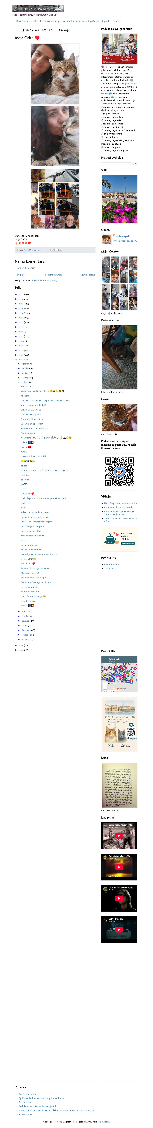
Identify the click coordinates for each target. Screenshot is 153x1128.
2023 (21, 354)
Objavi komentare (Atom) (44, 280)
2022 (21, 350)
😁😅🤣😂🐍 (28, 461)
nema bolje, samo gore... (33, 526)
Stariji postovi (88, 274)
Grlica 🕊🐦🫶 (28, 558)
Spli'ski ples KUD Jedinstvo (34, 428)
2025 (21, 645)
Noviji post (20, 274)
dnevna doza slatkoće (32, 531)
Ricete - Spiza (26, 1114)
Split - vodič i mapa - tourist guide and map (41, 1098)
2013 (21, 308)
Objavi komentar (26, 267)
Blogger (105, 1121)
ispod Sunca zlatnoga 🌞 (33, 596)
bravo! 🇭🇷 (26, 447)
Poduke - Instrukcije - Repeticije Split (38, 1106)
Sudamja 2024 (28, 433)
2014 (21, 313)
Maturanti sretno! (30, 572)
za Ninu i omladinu (30, 591)
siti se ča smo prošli (31, 414)
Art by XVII (110, 568)
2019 (21, 336)
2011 (21, 299)
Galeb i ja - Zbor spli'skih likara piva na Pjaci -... (45, 470)
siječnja (26, 363)
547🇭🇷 (24, 484)
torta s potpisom (29, 544)
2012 (21, 303)
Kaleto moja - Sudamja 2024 (35, 512)
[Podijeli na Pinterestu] (61, 250)
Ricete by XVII (111, 564)
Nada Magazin (123, 236)
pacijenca (25, 503)
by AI (23, 507)
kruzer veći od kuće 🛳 (33, 535)
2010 (21, 294)
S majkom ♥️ (27, 493)
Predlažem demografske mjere (36, 521)
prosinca (26, 639)
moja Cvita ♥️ (28, 563)
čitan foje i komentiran (32, 419)
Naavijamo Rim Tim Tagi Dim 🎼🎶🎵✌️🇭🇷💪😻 (46, 437)
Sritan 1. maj (27, 386)
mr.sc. (24, 451)
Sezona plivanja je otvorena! (35, 568)
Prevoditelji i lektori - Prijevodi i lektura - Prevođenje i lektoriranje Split (56, 1110)
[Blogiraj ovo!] (54, 250)
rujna (25, 625)
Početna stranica (53, 274)
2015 (21, 317)
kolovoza (26, 620)
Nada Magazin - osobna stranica (120, 503)
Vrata (23, 540)
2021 (21, 345)
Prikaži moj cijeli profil (125, 240)
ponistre (25, 475)
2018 (21, 331)
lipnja (25, 611)
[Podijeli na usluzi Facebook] (58, 250)
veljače (25, 368)
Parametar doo (26, 1102)
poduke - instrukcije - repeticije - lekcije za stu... (46, 400)
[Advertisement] (119, 610)
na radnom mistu (29, 586)
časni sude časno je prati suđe (36, 582)
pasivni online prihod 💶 (33, 456)
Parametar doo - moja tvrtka (118, 507)
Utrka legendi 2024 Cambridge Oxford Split (43, 498)
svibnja (25, 382)
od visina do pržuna (31, 549)
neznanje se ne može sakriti (35, 517)
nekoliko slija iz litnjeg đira (35, 577)
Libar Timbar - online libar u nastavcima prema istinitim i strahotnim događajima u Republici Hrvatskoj (69, 21)
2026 (21, 649)
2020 (22, 340)
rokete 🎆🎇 (27, 442)
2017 (21, 326)
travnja (25, 377)
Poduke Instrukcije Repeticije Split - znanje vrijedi (119, 513)
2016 (21, 322)
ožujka (25, 373)
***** (23, 489)
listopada (26, 630)
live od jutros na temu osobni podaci (39, 554)
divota (24, 465)
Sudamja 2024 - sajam (32, 423)
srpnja (25, 616)
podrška (25, 479)
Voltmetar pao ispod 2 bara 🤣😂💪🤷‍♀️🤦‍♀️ (42, 391)
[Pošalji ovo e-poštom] (51, 250)
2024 (21, 359)
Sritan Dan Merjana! (31, 409)
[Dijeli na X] (56, 250)
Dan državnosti (28, 600)
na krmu (25, 395)
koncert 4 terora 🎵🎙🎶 (33, 405)
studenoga (27, 634)
